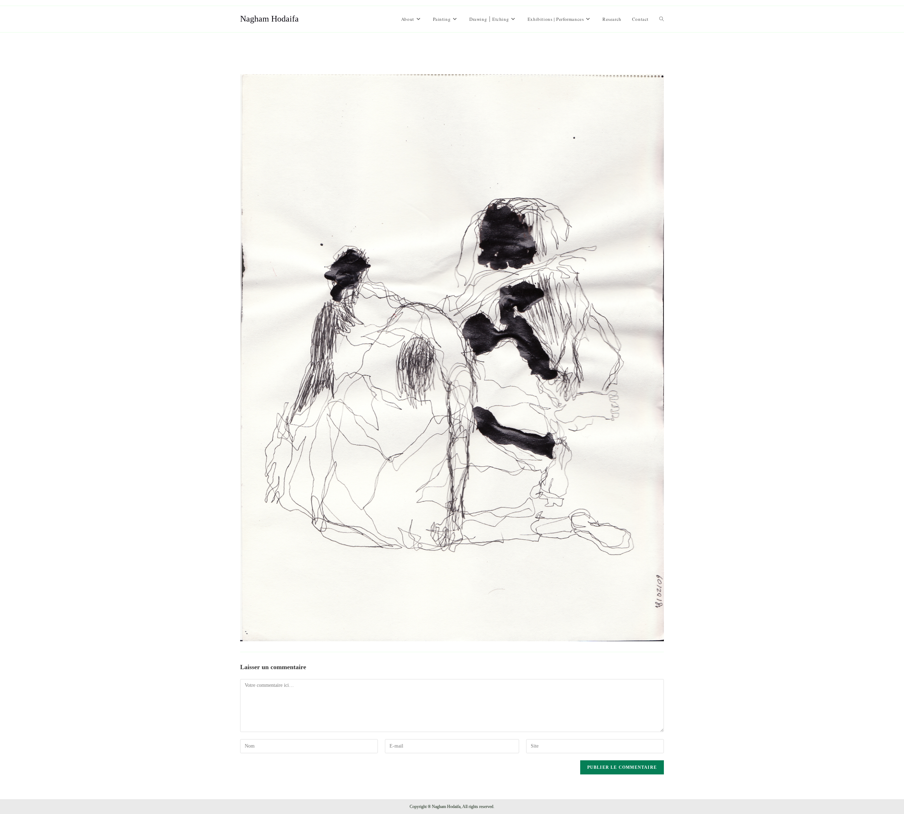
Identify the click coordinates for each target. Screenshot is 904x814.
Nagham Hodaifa (269, 18)
